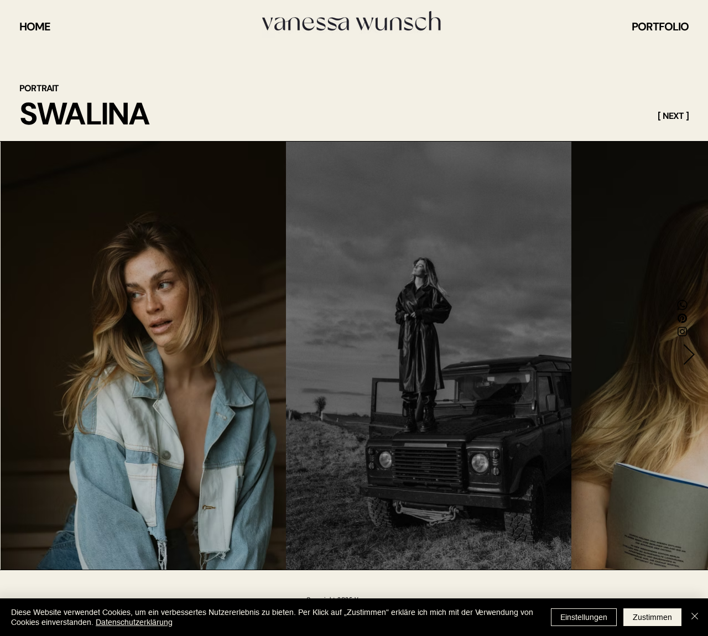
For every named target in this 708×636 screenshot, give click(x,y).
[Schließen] (694, 617)
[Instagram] (682, 331)
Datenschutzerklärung (134, 622)
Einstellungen (583, 617)
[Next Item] (688, 356)
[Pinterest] (682, 318)
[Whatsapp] (682, 305)
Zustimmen (652, 617)
